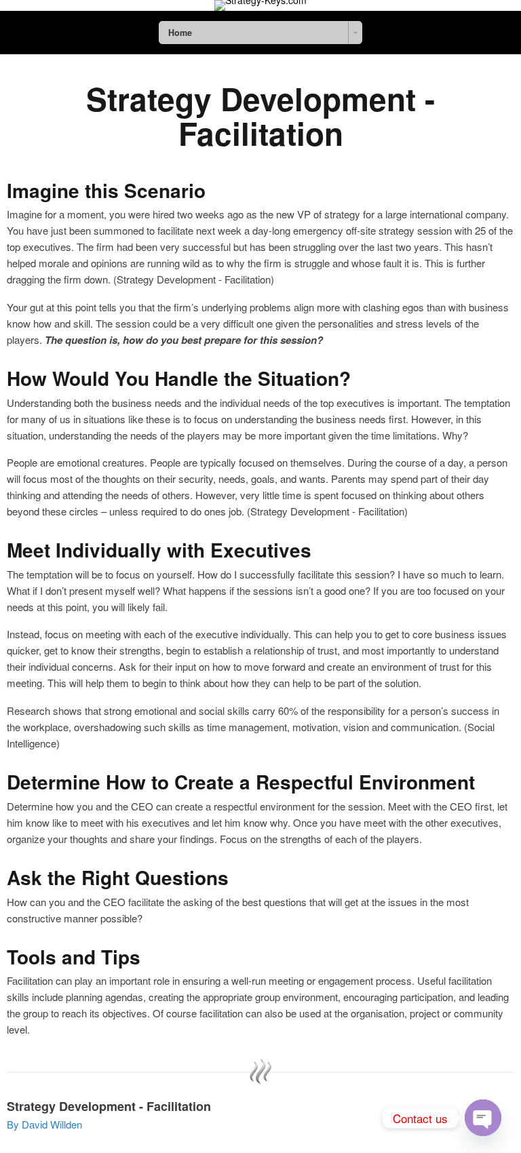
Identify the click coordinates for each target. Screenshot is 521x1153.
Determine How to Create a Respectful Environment (241, 782)
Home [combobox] (180, 32)
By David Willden (44, 1124)
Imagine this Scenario (106, 190)
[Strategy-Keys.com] (260, 5)
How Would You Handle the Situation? (179, 378)
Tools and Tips (73, 957)
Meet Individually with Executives (159, 550)
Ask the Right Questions (118, 877)
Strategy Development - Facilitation (260, 115)
